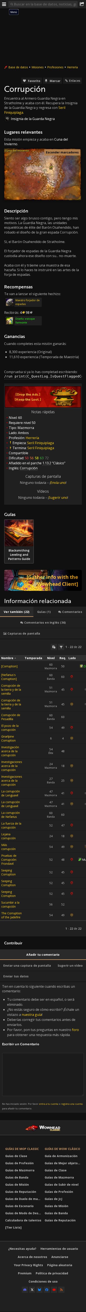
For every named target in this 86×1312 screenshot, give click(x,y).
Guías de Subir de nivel (61, 1185)
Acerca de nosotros (32, 1257)
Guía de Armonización (61, 1156)
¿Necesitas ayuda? (22, 1249)
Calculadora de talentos (23, 1220)
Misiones (38, 67)
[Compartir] (82, 4)
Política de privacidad (52, 1273)
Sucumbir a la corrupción (10, 904)
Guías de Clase (16, 1156)
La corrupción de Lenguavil (10, 793)
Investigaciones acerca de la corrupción (11, 766)
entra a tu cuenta (48, 1103)
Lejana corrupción (8, 836)
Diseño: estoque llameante (25, 320)
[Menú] (4, 4)
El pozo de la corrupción (10, 728)
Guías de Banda (16, 1177)
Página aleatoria (59, 1265)
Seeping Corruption (8, 872)
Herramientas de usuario (59, 1249)
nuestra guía (32, 1014)
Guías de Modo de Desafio (24, 1213)
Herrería (72, 67)
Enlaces (74, 81)
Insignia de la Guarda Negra (33, 118)
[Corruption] (9, 666)
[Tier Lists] (13, 1227)
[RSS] (61, 1290)
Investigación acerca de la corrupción (10, 751)
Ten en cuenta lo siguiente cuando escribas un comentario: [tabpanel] (42, 1047)
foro (75, 1029)
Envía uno (58, 482)
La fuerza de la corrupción (11, 825)
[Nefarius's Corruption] (9, 677)
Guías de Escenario (19, 1206)
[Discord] (25, 1290)
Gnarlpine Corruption (8, 738)
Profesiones (55, 67)
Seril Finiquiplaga (40, 443)
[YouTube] (54, 1290)
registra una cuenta (72, 1103)
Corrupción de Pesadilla (10, 717)
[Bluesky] (39, 1290)
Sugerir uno (58, 497)
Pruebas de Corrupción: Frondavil (9, 860)
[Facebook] (47, 1290)
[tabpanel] (43, 787)
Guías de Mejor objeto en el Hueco (63, 1163)
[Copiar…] (54, 647)
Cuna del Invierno (17, 150)
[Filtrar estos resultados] (61, 647)
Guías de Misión (17, 1185)
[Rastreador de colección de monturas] (43, 580)
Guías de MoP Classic (22, 1149)
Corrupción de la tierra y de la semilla (11, 690)
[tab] (16, 612)
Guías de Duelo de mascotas (24, 1199)
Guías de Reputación (20, 1192)
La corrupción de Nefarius (10, 815)
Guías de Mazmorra (19, 1170)
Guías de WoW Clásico (62, 1149)
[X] (32, 1290)
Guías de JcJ (53, 1199)
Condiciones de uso (43, 1281)
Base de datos (18, 67)
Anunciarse (59, 1257)
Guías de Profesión (19, 1163)
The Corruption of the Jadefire (11, 915)
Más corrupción (8, 847)
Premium (25, 1273)
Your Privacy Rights (28, 1265)
